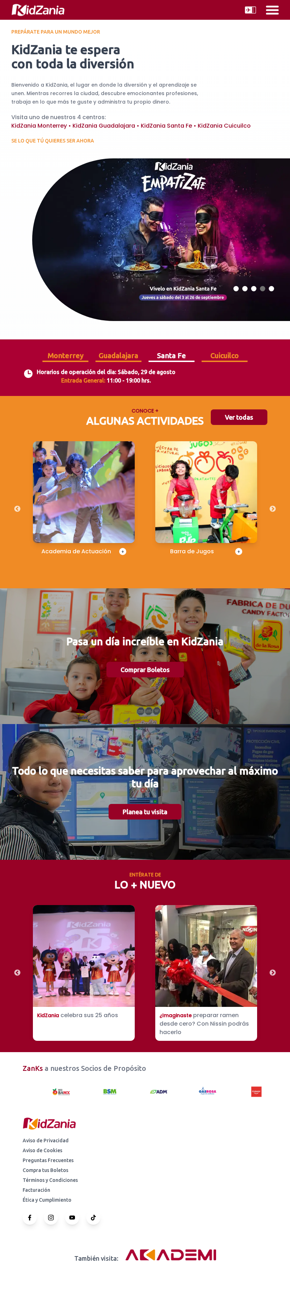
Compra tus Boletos (45, 1170)
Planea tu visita (145, 811)
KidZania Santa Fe (166, 126)
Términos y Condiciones (50, 1180)
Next (272, 509)
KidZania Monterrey (39, 126)
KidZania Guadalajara (103, 126)
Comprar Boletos (145, 669)
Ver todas (239, 417)
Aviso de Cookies (42, 1150)
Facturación (36, 1190)
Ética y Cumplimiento (47, 1200)
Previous (17, 509)
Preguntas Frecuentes (48, 1160)
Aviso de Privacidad (46, 1140)
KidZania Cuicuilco (224, 126)
